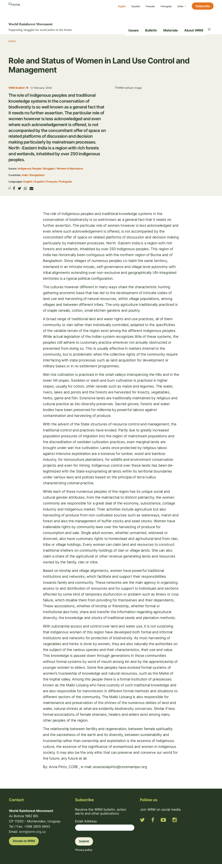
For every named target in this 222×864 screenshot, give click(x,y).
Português (166, 6)
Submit (84, 841)
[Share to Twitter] (19, 188)
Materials (170, 30)
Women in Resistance (70, 168)
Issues (133, 30)
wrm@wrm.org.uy (32, 832)
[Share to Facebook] (14, 188)
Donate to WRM (24, 841)
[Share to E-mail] (31, 188)
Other (180, 6)
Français (150, 6)
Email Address (86, 821)
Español (135, 6)
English (122, 6)
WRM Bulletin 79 (18, 87)
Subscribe (203, 6)
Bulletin (151, 30)
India (25, 175)
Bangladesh (37, 175)
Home (11, 41)
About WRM (193, 30)
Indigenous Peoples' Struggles (36, 168)
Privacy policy (83, 849)
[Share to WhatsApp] (25, 188)
